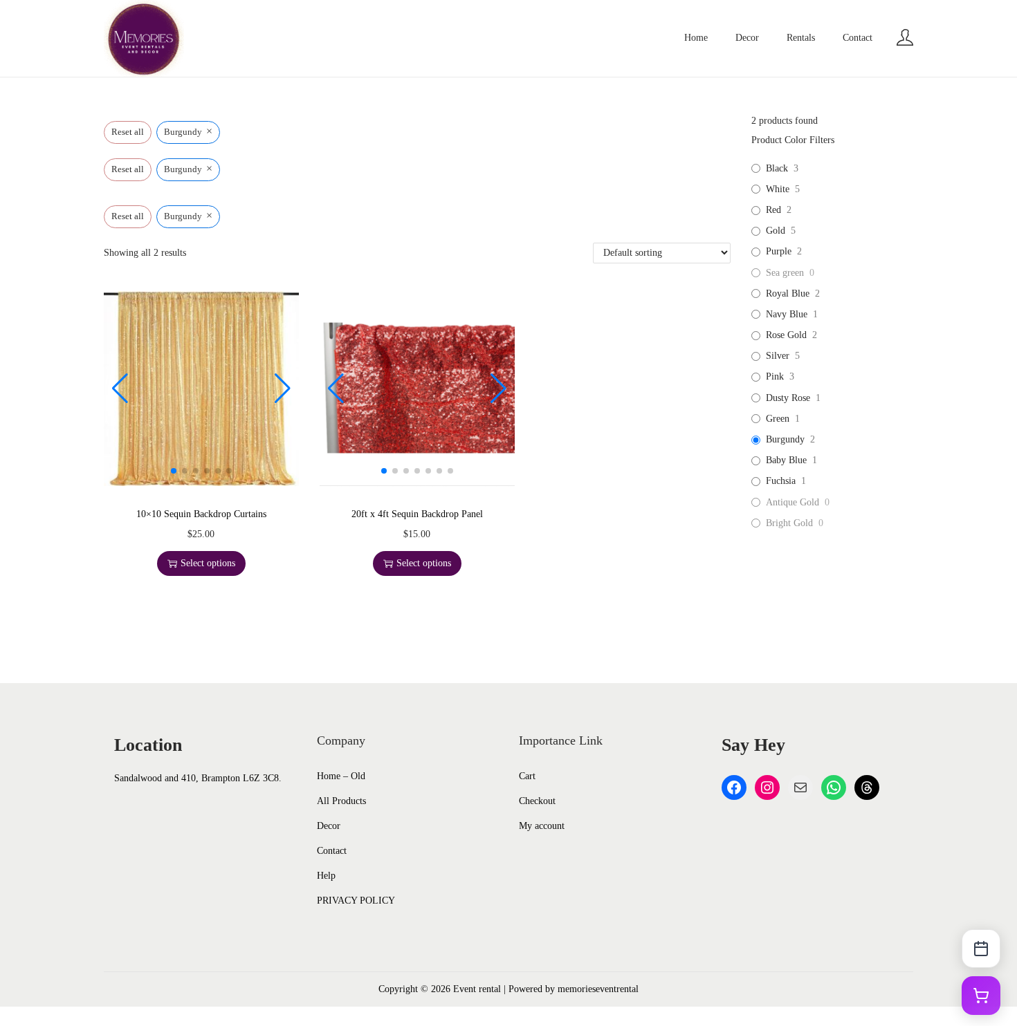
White (777, 189)
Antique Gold (792, 502)
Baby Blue (786, 460)
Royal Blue (787, 293)
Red (773, 210)
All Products (341, 801)
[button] (173, 471)
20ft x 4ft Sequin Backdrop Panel (417, 514)
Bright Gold (789, 523)
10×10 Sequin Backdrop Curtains (201, 514)
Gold (775, 230)
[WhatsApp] (833, 787)
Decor (328, 826)
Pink (775, 376)
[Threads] (866, 787)
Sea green (785, 273)
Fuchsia (781, 481)
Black (777, 168)
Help (326, 875)
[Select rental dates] (981, 948)
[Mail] (800, 787)
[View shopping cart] (981, 995)
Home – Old (341, 776)
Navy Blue (786, 314)
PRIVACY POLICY (356, 900)
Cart (527, 776)
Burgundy (785, 439)
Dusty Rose (788, 398)
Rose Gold (786, 335)
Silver (777, 356)
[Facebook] (734, 787)
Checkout (537, 801)
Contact (332, 851)
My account (542, 826)
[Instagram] (767, 787)
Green (777, 418)
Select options (208, 563)
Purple (778, 251)
